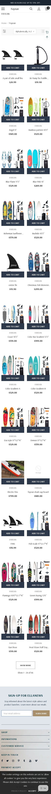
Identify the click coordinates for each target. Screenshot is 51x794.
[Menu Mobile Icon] (3, 9)
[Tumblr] (26, 760)
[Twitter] (8, 760)
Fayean (14, 9)
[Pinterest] (20, 760)
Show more (25, 665)
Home (4, 23)
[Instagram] (14, 760)
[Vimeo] (37, 760)
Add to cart (12, 67)
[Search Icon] (31, 9)
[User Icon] (39, 9)
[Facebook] (3, 760)
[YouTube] (31, 760)
